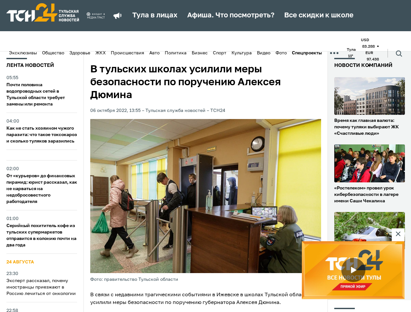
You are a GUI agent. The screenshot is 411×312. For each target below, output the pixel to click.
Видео (263, 53)
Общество (53, 53)
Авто (154, 53)
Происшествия (127, 53)
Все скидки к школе (319, 15)
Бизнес (200, 53)
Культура (242, 53)
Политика (176, 53)
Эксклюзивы (23, 53)
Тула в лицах (155, 15)
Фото (281, 53)
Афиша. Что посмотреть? (231, 15)
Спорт (219, 53)
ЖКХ (100, 53)
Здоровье (79, 53)
